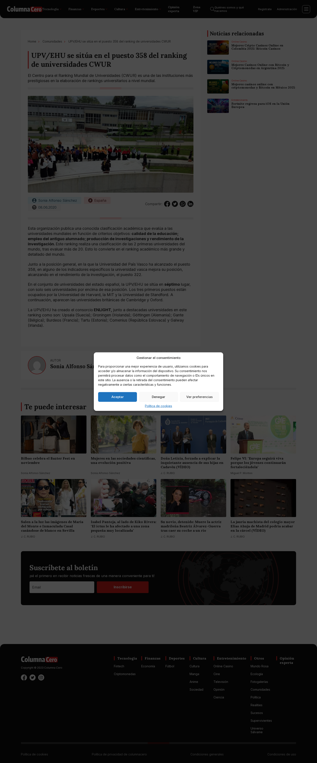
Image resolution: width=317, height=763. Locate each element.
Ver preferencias (199, 397)
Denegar (158, 397)
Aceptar (117, 397)
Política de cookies (158, 406)
